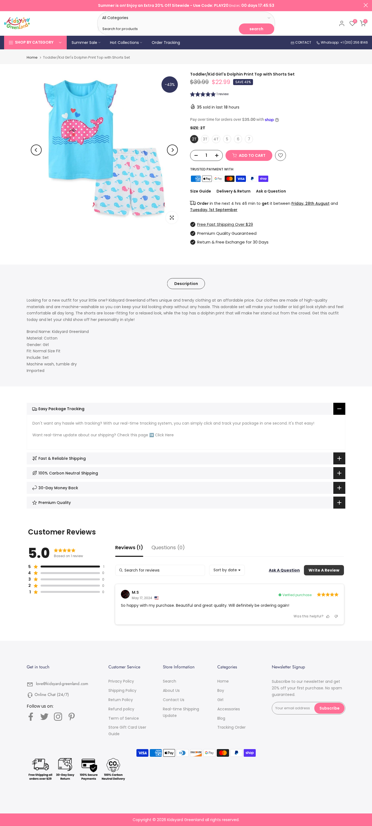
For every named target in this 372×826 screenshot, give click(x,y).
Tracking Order (231, 727)
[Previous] (36, 150)
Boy (220, 690)
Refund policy (121, 709)
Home (32, 57)
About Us (171, 690)
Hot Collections (124, 42)
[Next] (172, 150)
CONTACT (302, 42)
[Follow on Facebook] (31, 717)
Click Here (164, 435)
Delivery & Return (234, 191)
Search (169, 681)
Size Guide (200, 191)
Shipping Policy (122, 690)
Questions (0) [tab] (168, 548)
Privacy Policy (121, 681)
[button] (209, 94)
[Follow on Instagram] (58, 717)
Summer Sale (84, 42)
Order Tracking (166, 42)
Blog (221, 718)
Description (186, 283)
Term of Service (123, 718)
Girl (220, 699)
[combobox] (227, 570)
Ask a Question (271, 191)
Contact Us (173, 699)
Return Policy (120, 699)
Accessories (228, 709)
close (6, 5)
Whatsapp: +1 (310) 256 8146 (344, 42)
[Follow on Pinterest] (72, 717)
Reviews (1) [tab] (129, 548)
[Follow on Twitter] (44, 717)
